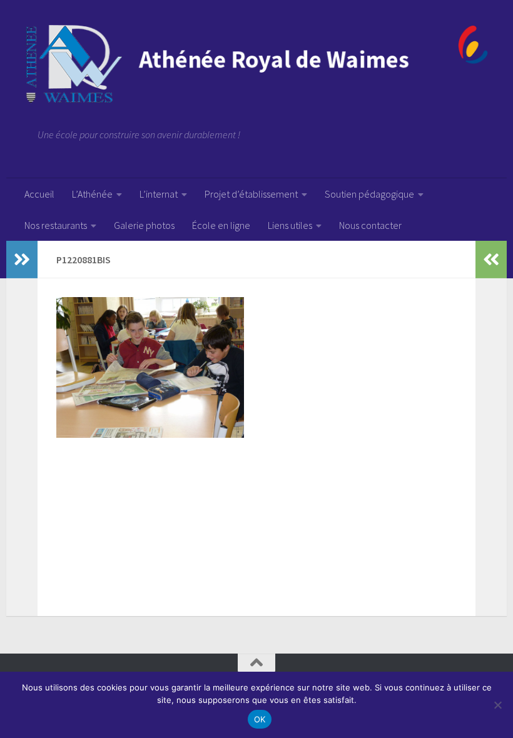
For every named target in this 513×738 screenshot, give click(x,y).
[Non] (497, 705)
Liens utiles (290, 225)
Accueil (39, 194)
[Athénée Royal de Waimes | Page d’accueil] (256, 64)
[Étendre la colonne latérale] (22, 259)
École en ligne (221, 225)
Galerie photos (144, 225)
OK (260, 719)
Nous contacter (370, 225)
